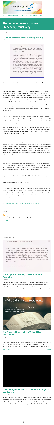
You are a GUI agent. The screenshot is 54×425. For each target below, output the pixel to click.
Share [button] (4, 207)
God (20, 203)
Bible (7, 203)
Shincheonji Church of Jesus (13, 15)
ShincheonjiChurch (36, 203)
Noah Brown (8, 215)
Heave (23, 203)
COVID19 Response (33, 15)
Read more (49, 291)
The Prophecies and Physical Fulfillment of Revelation (23, 275)
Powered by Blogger (27, 422)
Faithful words (24, 15)
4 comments (8, 349)
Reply (7, 220)
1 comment (8, 291)
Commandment (11, 203)
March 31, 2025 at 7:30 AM (16, 215)
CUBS (16, 203)
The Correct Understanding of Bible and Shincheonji (14, 205)
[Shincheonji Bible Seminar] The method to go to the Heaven (26, 390)
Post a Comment (9, 406)
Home (4, 15)
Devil (18, 203)
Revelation (29, 203)
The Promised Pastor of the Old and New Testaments (22, 333)
